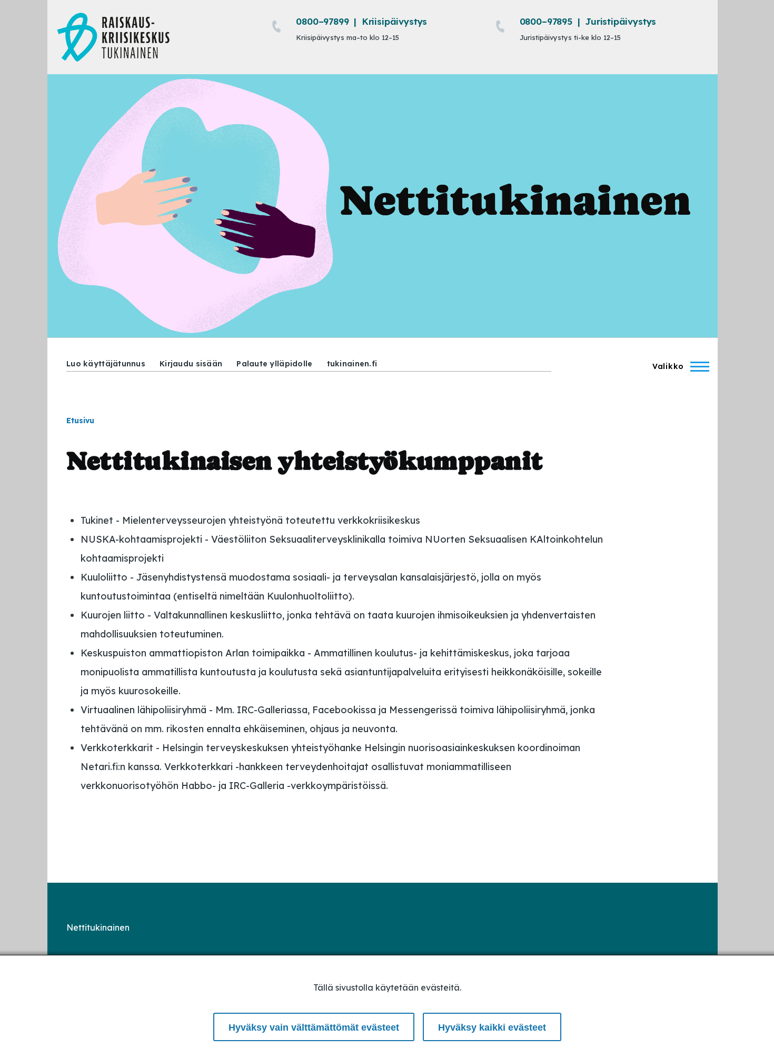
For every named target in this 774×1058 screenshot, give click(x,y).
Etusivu (80, 420)
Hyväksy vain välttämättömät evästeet (314, 1027)
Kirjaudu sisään (191, 363)
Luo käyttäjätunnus (105, 363)
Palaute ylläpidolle (274, 363)
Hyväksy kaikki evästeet (492, 1027)
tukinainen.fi (352, 363)
